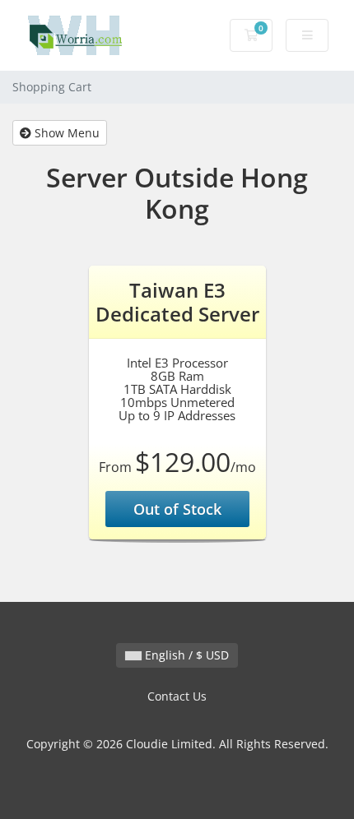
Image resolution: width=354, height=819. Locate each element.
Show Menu (65, 133)
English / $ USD (185, 655)
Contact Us (177, 696)
